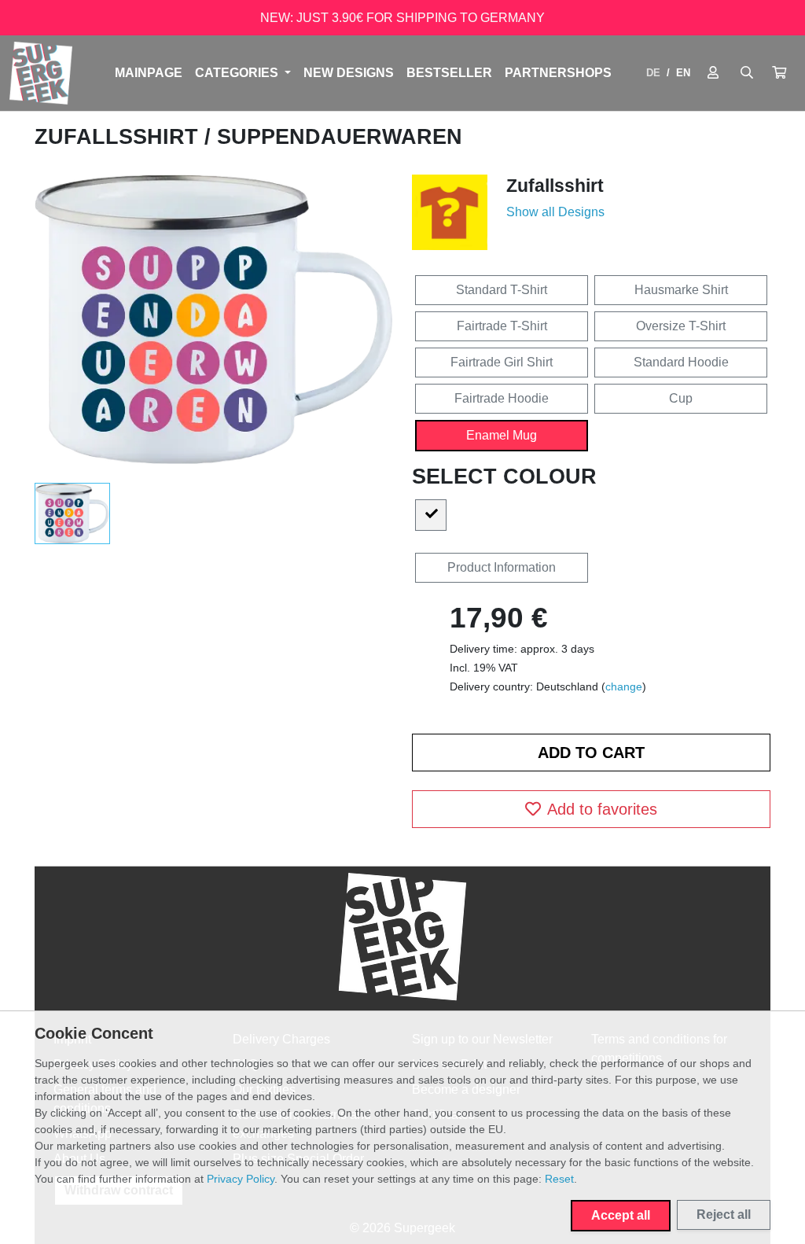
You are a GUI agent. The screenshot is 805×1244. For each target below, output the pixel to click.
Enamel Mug (501, 435)
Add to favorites (602, 809)
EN (683, 73)
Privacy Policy (240, 1178)
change (623, 686)
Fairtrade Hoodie (501, 398)
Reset (559, 1178)
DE (653, 73)
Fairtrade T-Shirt (502, 326)
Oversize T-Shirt (681, 326)
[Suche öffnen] (747, 73)
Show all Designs (555, 212)
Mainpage (148, 72)
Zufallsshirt (119, 137)
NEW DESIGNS (348, 72)
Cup (681, 398)
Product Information (501, 567)
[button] (779, 73)
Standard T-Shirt (501, 289)
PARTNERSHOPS (558, 72)
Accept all (620, 1215)
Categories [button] (238, 72)
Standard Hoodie (681, 362)
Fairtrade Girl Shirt (501, 362)
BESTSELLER (449, 72)
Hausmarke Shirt (681, 289)
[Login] (713, 73)
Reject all (724, 1214)
